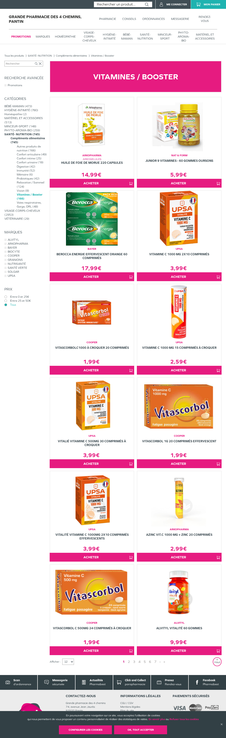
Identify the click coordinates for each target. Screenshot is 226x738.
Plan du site (127, 710)
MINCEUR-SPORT (165, 36)
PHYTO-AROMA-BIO (184, 36)
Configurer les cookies (85, 729)
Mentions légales (130, 706)
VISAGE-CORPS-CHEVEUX (89, 36)
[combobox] (117, 4)
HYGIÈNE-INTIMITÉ (109, 36)
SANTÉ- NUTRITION (145, 36)
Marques (43, 36)
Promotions (21, 36)
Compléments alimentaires (71, 55)
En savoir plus (157, 719)
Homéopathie (65, 36)
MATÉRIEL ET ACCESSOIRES (205, 36)
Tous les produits (14, 55)
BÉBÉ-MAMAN (127, 36)
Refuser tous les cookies (184, 719)
